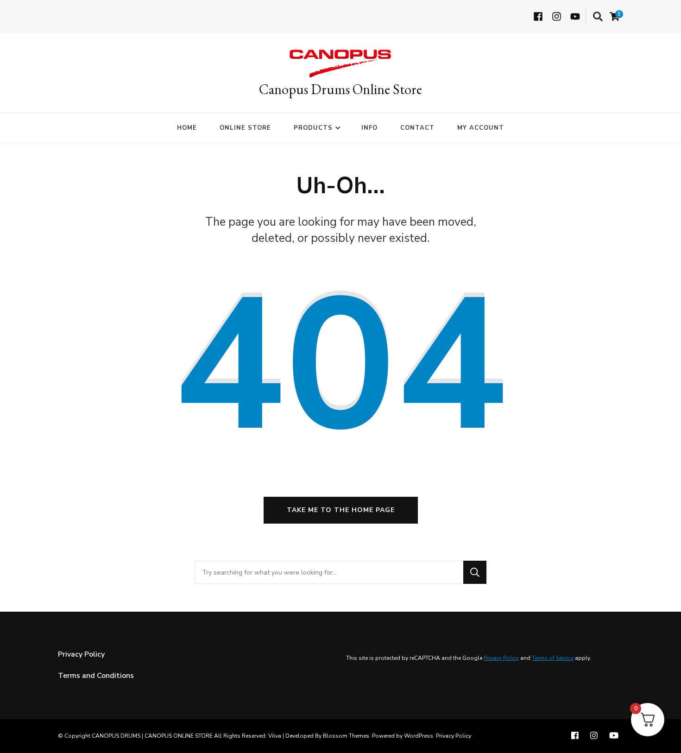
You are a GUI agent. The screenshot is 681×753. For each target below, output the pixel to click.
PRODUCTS (313, 128)
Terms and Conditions (96, 676)
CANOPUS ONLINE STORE (179, 736)
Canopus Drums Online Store (340, 89)
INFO (369, 128)
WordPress (418, 736)
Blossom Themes (346, 736)
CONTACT (417, 128)
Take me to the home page (341, 510)
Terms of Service (553, 658)
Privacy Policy (81, 654)
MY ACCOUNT (480, 128)
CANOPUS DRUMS (116, 736)
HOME (187, 128)
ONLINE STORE (245, 128)
